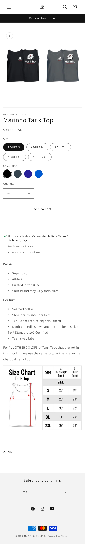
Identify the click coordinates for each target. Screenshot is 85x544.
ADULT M (37, 147)
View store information (24, 252)
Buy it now (42, 221)
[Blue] (38, 174)
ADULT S (14, 147)
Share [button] (12, 452)
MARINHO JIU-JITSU (35, 535)
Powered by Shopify (58, 535)
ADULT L (60, 147)
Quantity (8, 183)
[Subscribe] (64, 492)
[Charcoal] (18, 174)
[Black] (7, 174)
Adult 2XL (40, 157)
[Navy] (28, 174)
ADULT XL (15, 157)
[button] (9, 7)
